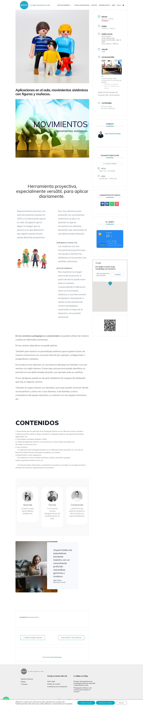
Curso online (107, 106)
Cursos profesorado (82, 5)
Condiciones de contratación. (57, 687)
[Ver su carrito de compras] (123, 5)
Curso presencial (109, 108)
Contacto (24, 684)
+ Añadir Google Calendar (32, 638)
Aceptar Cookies (86, 703)
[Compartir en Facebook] (102, 204)
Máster (94, 5)
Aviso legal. (51, 681)
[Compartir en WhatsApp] (112, 204)
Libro (113, 5)
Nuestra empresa (63, 5)
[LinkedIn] (107, 204)
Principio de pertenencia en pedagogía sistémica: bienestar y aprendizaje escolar (84, 683)
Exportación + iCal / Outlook (71, 638)
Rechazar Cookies (105, 703)
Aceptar (118, 274)
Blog (119, 5)
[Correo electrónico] (117, 204)
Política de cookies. (54, 684)
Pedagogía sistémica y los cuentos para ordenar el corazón (83, 690)
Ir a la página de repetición (110, 163)
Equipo (23, 682)
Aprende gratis (104, 5)
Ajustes (121, 703)
